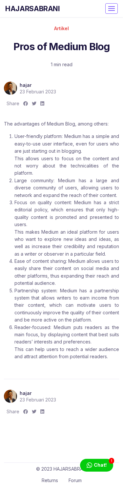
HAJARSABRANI (32, 8)
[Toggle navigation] (111, 8)
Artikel (61, 28)
